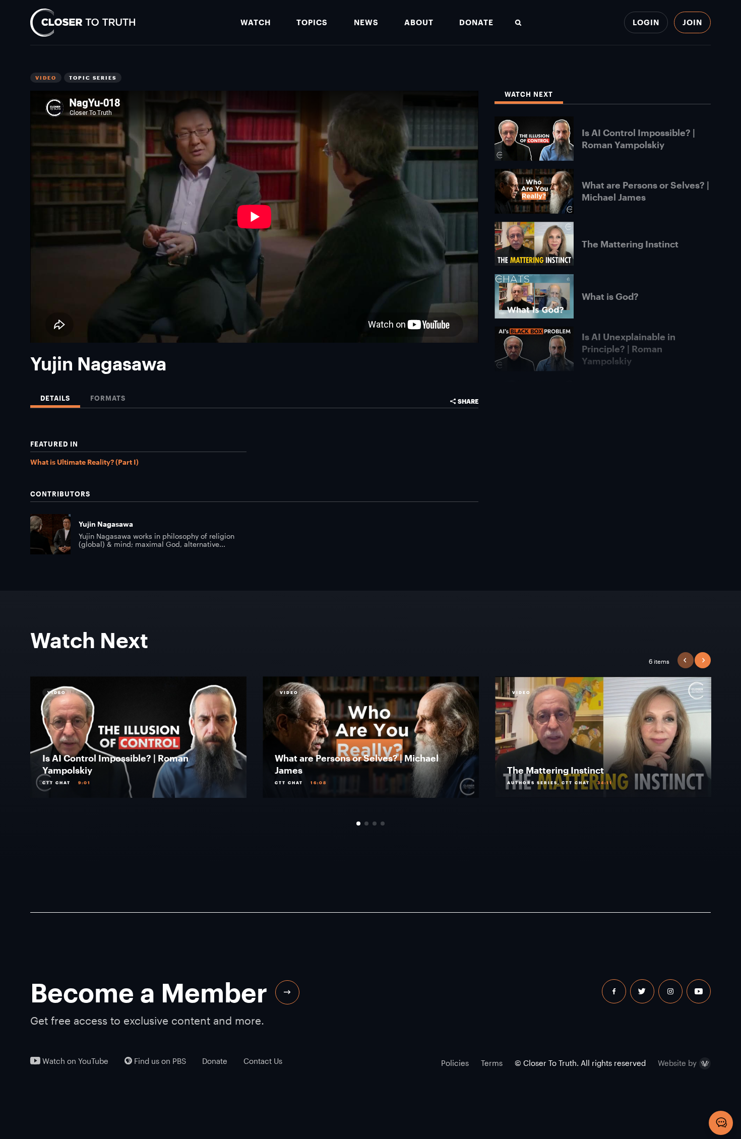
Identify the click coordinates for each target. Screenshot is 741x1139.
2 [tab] (366, 823)
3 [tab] (375, 823)
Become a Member (148, 992)
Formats (108, 398)
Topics (312, 22)
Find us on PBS (159, 1061)
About (419, 22)
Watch (255, 22)
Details (55, 398)
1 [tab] (358, 823)
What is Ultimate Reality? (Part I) (84, 462)
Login (646, 22)
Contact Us (262, 1061)
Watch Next (529, 94)
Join (692, 22)
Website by (677, 1063)
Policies (455, 1062)
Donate (476, 22)
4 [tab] (383, 823)
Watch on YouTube (74, 1061)
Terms (492, 1062)
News (366, 22)
